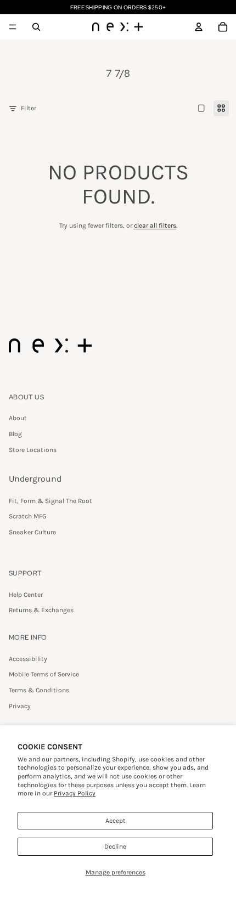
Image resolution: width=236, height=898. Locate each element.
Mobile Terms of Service (44, 674)
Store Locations (33, 450)
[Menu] (12, 26)
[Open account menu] (199, 27)
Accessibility (28, 659)
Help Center (26, 594)
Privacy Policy (74, 793)
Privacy (20, 706)
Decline (115, 846)
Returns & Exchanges (41, 610)
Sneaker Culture (32, 532)
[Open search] (36, 27)
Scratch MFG (28, 516)
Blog (15, 434)
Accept (115, 820)
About (18, 418)
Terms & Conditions (39, 690)
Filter (28, 108)
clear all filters (155, 225)
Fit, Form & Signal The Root (50, 501)
